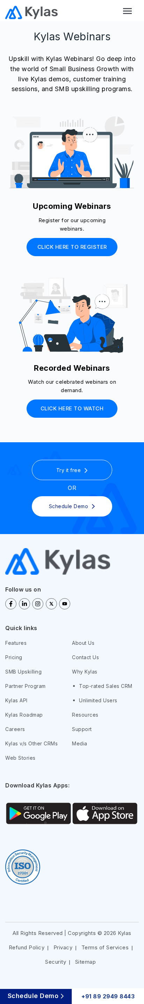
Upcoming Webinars (72, 206)
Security (55, 961)
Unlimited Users (98, 700)
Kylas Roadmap (24, 715)
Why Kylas (85, 672)
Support (82, 729)
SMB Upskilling (23, 672)
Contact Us (85, 657)
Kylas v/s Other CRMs (31, 743)
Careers (15, 729)
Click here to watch (72, 408)
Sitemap (85, 961)
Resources (85, 715)
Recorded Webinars (72, 368)
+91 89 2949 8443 (108, 996)
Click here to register (72, 247)
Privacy (63, 947)
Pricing (13, 657)
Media (79, 743)
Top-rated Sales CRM (105, 686)
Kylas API (16, 700)
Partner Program (25, 686)
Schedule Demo (33, 996)
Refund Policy (27, 947)
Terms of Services (105, 947)
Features (16, 643)
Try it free (68, 470)
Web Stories (20, 758)
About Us (83, 643)
